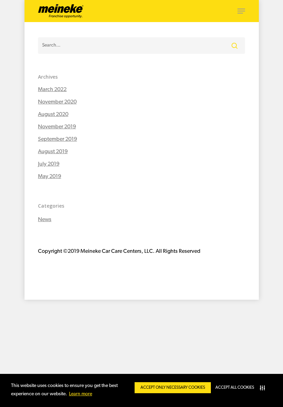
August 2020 (53, 114)
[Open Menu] (241, 11)
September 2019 (57, 139)
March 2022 (52, 89)
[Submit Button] (234, 45)
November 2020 (57, 102)
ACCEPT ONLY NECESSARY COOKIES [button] (172, 388)
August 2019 (53, 152)
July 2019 (48, 164)
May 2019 (49, 176)
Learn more (80, 394)
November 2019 (57, 127)
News (44, 219)
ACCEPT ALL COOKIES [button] (234, 388)
